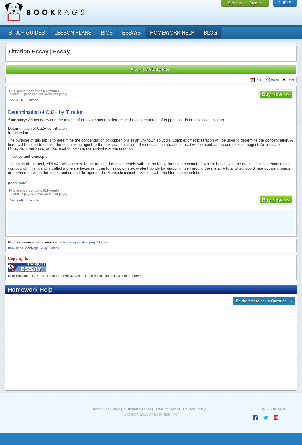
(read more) (17, 183)
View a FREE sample (24, 100)
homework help (172, 32)
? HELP (284, 3)
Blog (210, 32)
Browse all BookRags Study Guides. (34, 248)
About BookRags (106, 408)
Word (275, 80)
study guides (27, 32)
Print (291, 80)
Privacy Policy (194, 408)
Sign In (256, 3)
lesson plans (72, 32)
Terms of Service (167, 408)
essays (131, 32)
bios (107, 32)
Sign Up (235, 3)
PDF (259, 80)
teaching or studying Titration (86, 242)
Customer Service (137, 408)
